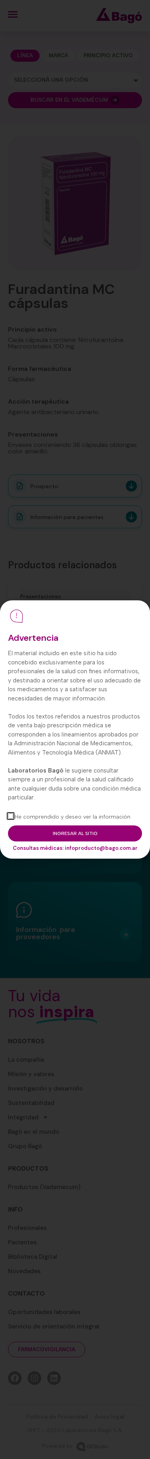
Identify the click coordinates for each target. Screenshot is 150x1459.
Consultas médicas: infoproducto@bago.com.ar (75, 848)
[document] (75, 729)
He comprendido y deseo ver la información (72, 816)
